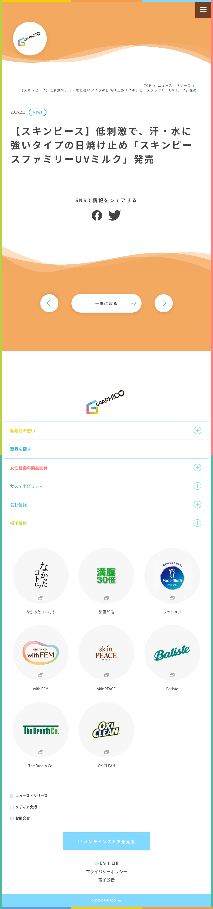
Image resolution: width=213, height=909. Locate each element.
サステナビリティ (26, 486)
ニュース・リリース (174, 85)
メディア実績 (26, 806)
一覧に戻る (106, 303)
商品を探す (20, 449)
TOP (148, 85)
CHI (114, 863)
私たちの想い (22, 430)
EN (103, 863)
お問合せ (22, 818)
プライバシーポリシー (106, 871)
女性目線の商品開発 (29, 467)
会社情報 (18, 504)
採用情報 (18, 523)
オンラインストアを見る (109, 841)
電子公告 (106, 879)
